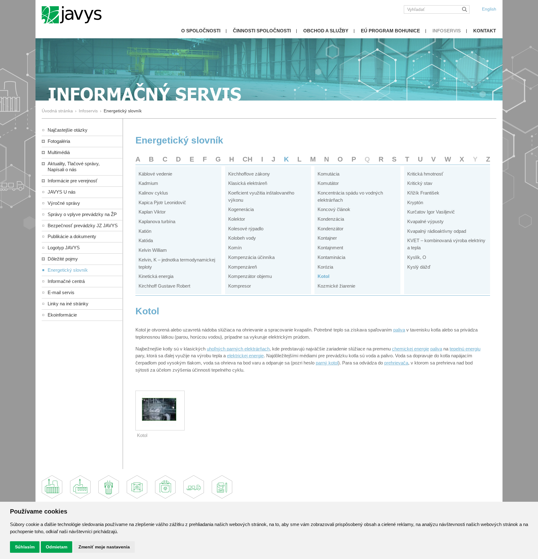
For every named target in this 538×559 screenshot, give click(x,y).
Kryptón (415, 202)
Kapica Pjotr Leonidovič (162, 202)
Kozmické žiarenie (336, 286)
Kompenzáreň (242, 267)
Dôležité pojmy (63, 258)
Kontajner (327, 238)
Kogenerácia (241, 209)
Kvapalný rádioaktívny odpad (436, 231)
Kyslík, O (416, 257)
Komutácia (328, 173)
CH (247, 159)
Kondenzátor (330, 228)
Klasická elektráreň (247, 183)
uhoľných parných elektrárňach (238, 348)
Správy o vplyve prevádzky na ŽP (82, 214)
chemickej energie (410, 348)
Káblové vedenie (155, 173)
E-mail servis (61, 292)
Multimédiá (59, 152)
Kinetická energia (156, 276)
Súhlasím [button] (25, 546)
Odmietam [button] (56, 546)
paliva (399, 329)
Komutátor (328, 183)
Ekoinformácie (62, 314)
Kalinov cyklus (153, 192)
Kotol (323, 276)
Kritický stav (419, 183)
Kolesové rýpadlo (245, 228)
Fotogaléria (59, 141)
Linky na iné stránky (68, 303)
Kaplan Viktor (152, 211)
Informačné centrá (66, 281)
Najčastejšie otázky (67, 130)
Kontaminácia (331, 257)
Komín (235, 247)
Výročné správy (64, 203)
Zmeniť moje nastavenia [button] (104, 546)
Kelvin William (153, 250)
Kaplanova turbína (157, 221)
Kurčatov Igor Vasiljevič (431, 211)
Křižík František (423, 192)
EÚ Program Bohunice (390, 30)
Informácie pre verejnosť (72, 180)
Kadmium (148, 183)
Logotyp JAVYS (64, 247)
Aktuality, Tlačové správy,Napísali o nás (74, 166)
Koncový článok (334, 209)
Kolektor (236, 219)
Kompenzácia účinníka (251, 257)
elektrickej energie (245, 355)
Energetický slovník (68, 270)
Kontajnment (330, 247)
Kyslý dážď (418, 267)
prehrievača (396, 362)
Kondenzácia (331, 219)
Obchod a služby (325, 30)
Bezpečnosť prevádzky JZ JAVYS (83, 225)
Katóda (146, 240)
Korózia (325, 267)
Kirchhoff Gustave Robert (164, 286)
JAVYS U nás (62, 192)
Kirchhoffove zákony (249, 173)
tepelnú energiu (465, 348)
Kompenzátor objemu (250, 276)
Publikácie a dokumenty (72, 236)
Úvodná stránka (57, 111)
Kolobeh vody (242, 238)
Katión (145, 231)
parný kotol (327, 362)
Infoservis (446, 30)
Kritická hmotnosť (425, 173)
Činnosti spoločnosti (262, 30)
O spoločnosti (200, 30)
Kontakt (484, 30)
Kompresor (239, 286)
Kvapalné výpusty (425, 221)
